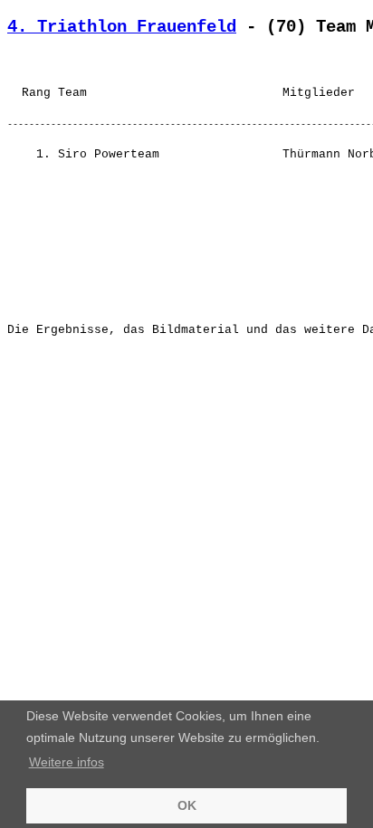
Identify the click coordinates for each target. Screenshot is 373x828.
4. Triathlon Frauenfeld (121, 27)
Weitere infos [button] (66, 762)
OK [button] (186, 805)
